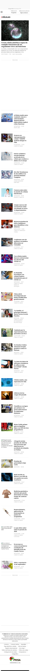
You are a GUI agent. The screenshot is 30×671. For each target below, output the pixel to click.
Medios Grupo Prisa (15, 663)
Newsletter (23, 644)
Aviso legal (22, 648)
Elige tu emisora (24, 12)
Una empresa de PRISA (15, 659)
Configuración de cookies (10, 652)
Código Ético (15, 654)
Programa (13, 12)
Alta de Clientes (22, 646)
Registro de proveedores (11, 648)
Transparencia (22, 652)
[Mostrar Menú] (1, 12)
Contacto (6, 644)
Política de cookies (23, 650)
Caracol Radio (8, 12)
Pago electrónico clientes (10, 646)
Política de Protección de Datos (9, 650)
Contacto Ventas (15, 644)
